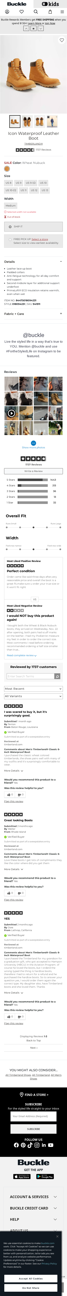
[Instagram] (37, 1144)
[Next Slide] (41, 28)
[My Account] (7, 12)
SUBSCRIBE (33, 1129)
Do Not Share (30, 1288)
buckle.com (47, 1243)
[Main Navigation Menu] (62, 12)
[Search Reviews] (57, 676)
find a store (36, 1095)
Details (9, 261)
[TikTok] (30, 1144)
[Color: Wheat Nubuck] (7, 169)
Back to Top (33, 1040)
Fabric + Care (14, 314)
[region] (31, 1263)
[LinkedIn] (43, 1144)
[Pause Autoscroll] (33, 28)
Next (34, 1047)
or (36, 23)
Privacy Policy (49, 1263)
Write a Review (33, 471)
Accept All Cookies (31, 1278)
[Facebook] (16, 1144)
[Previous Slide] (26, 28)
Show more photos (33, 447)
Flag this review (13, 801)
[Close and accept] (57, 1236)
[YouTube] (50, 1144)
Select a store (40, 239)
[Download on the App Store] (22, 1176)
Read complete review (20, 655)
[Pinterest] (23, 1144)
